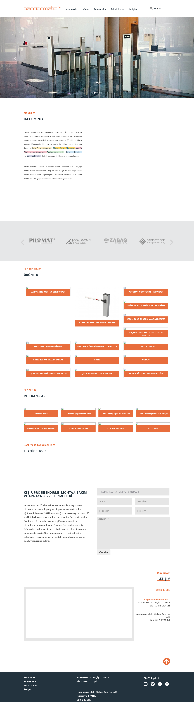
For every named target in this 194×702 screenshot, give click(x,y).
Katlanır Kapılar (73, 152)
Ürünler (85, 9)
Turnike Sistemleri (55, 152)
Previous (22, 241)
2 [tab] (162, 190)
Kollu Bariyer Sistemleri (42, 148)
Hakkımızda (71, 9)
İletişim (133, 9)
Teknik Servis (117, 9)
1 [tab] (159, 190)
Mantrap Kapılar (33, 156)
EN (160, 8)
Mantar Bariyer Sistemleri (63, 148)
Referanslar (100, 9)
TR (155, 8)
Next (172, 241)
